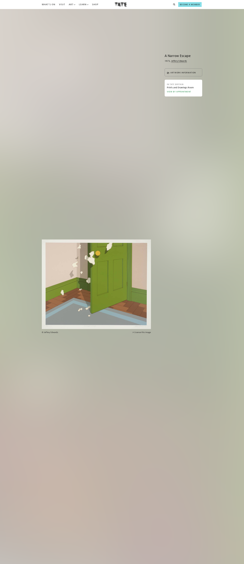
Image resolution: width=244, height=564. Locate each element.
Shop (95, 4)
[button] (173, 4)
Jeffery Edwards (179, 61)
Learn (83, 4)
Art (71, 4)
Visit (62, 4)
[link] (86, 332)
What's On (48, 4)
